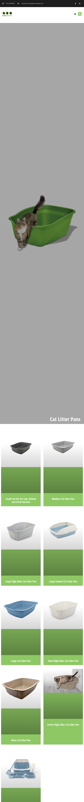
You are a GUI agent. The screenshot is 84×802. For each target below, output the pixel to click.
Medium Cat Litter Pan (63, 499)
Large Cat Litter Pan (21, 661)
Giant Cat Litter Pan (21, 740)
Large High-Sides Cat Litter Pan (20, 581)
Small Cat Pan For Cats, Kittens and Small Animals (21, 500)
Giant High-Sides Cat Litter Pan (63, 661)
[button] (75, 14)
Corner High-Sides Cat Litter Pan (63, 724)
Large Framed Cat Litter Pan (63, 581)
